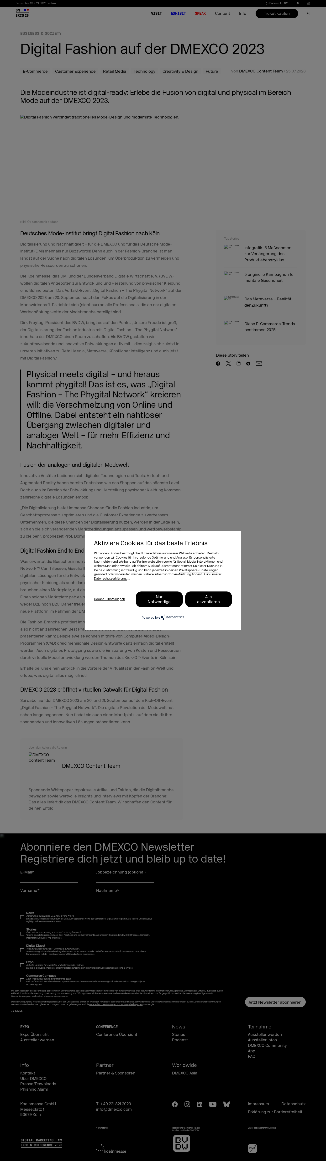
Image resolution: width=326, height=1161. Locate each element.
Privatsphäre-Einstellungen (198, 570)
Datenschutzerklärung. (110, 578)
